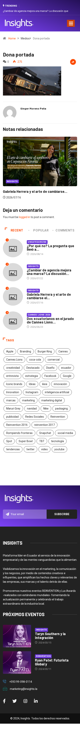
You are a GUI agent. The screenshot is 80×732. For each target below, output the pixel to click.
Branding (25, 351)
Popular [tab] (41, 230)
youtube (59, 449)
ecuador (66, 367)
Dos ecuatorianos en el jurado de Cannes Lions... (50, 320)
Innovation (12, 392)
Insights (12, 181)
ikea (44, 384)
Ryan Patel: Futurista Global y (52, 662)
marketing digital (51, 400)
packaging (61, 408)
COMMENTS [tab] (65, 230)
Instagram (32, 392)
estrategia (31, 375)
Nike (46, 408)
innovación (60, 384)
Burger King (45, 351)
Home (12, 38)
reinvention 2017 (44, 424)
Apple (9, 351)
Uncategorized (37, 242)
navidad (32, 408)
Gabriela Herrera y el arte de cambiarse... (35, 191)
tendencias (13, 449)
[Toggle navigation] (71, 23)
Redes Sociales (34, 416)
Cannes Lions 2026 (39, 315)
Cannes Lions (14, 359)
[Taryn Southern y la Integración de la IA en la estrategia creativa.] (17, 636)
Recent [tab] (17, 230)
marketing (28, 400)
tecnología (57, 441)
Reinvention (57, 416)
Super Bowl (26, 441)
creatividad (13, 367)
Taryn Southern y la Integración (50, 636)
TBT (41, 441)
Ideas (32, 384)
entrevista (12, 375)
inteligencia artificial (57, 392)
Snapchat (45, 433)
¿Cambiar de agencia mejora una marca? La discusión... (49, 272)
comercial (54, 359)
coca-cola (35, 359)
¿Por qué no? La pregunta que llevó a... (50, 247)
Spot (9, 441)
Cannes (63, 351)
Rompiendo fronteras (19, 433)
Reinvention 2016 (17, 424)
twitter (30, 449)
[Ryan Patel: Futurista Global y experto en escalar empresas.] (17, 662)
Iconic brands (14, 384)
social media (65, 433)
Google (67, 375)
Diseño (50, 367)
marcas (11, 400)
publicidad (12, 416)
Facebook (50, 375)
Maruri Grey (13, 408)
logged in (24, 217)
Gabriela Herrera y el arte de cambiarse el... (49, 296)
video (44, 449)
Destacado (33, 367)
